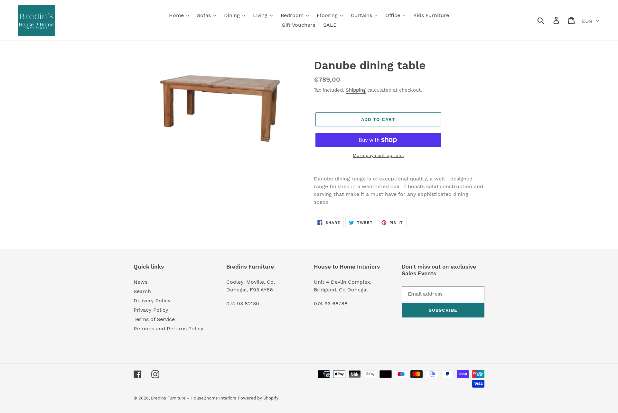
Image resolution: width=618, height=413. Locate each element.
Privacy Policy (151, 310)
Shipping (356, 90)
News (140, 282)
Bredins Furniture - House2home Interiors (193, 398)
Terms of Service (154, 319)
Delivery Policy (152, 301)
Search (142, 291)
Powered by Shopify (258, 398)
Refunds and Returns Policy (168, 329)
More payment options (378, 155)
